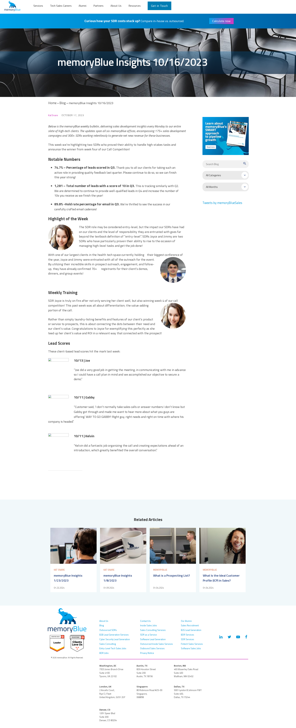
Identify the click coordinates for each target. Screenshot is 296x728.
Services (38, 6)
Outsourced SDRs (108, 630)
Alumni (82, 6)
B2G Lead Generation (191, 630)
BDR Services (187, 634)
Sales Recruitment (190, 625)
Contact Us (145, 621)
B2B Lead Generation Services (114, 634)
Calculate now (221, 21)
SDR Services (187, 639)
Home (52, 103)
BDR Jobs (104, 653)
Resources (134, 6)
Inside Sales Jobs (148, 625)
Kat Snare (53, 115)
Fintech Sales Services (192, 644)
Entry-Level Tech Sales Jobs (112, 648)
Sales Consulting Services (153, 630)
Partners (98, 6)
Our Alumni (186, 621)
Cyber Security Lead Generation (114, 639)
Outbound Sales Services (152, 648)
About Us (115, 6)
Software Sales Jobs (191, 648)
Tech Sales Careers (61, 6)
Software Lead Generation (153, 639)
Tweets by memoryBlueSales (222, 202)
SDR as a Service (148, 634)
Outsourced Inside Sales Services (156, 644)
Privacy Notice (147, 653)
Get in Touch (159, 6)
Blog (62, 103)
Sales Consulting (107, 644)
